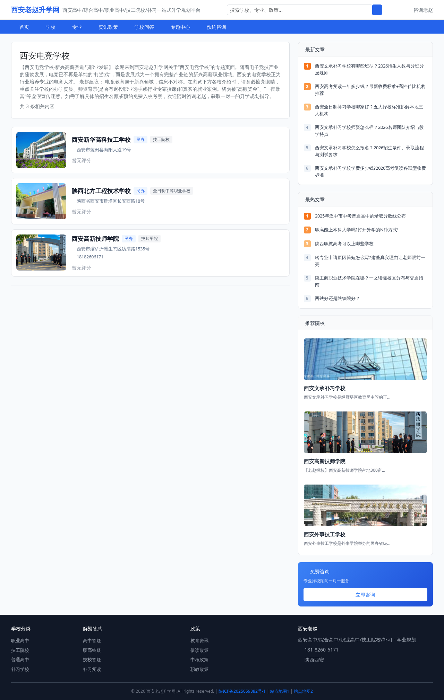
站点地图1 (279, 691)
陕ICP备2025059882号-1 (242, 691)
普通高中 (20, 659)
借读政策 (199, 650)
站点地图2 (303, 691)
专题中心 (180, 27)
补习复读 (92, 669)
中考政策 (199, 659)
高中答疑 (92, 640)
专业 (77, 27)
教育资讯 (199, 640)
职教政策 (199, 669)
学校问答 (144, 27)
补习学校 (20, 669)
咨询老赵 (423, 10)
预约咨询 (216, 27)
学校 (51, 27)
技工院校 (20, 650)
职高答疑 (92, 650)
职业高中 (20, 640)
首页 (24, 27)
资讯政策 (108, 27)
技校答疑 (92, 659)
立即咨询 (365, 594)
